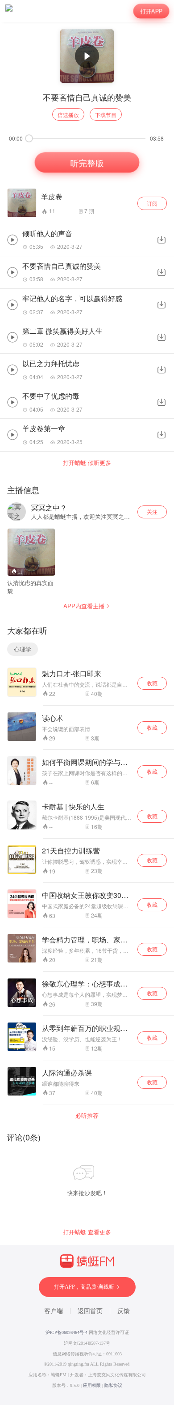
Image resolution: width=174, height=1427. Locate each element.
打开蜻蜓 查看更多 (87, 1232)
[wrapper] (87, 713)
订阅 (152, 203)
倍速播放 (68, 114)
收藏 (152, 683)
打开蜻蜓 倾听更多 (87, 463)
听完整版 (87, 162)
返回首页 (90, 1311)
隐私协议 (113, 1385)
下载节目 (105, 114)
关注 (152, 511)
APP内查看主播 (83, 606)
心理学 (22, 649)
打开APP (151, 11)
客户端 (53, 1311)
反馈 (123, 1311)
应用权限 (92, 1385)
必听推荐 (87, 1116)
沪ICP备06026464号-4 (66, 1332)
